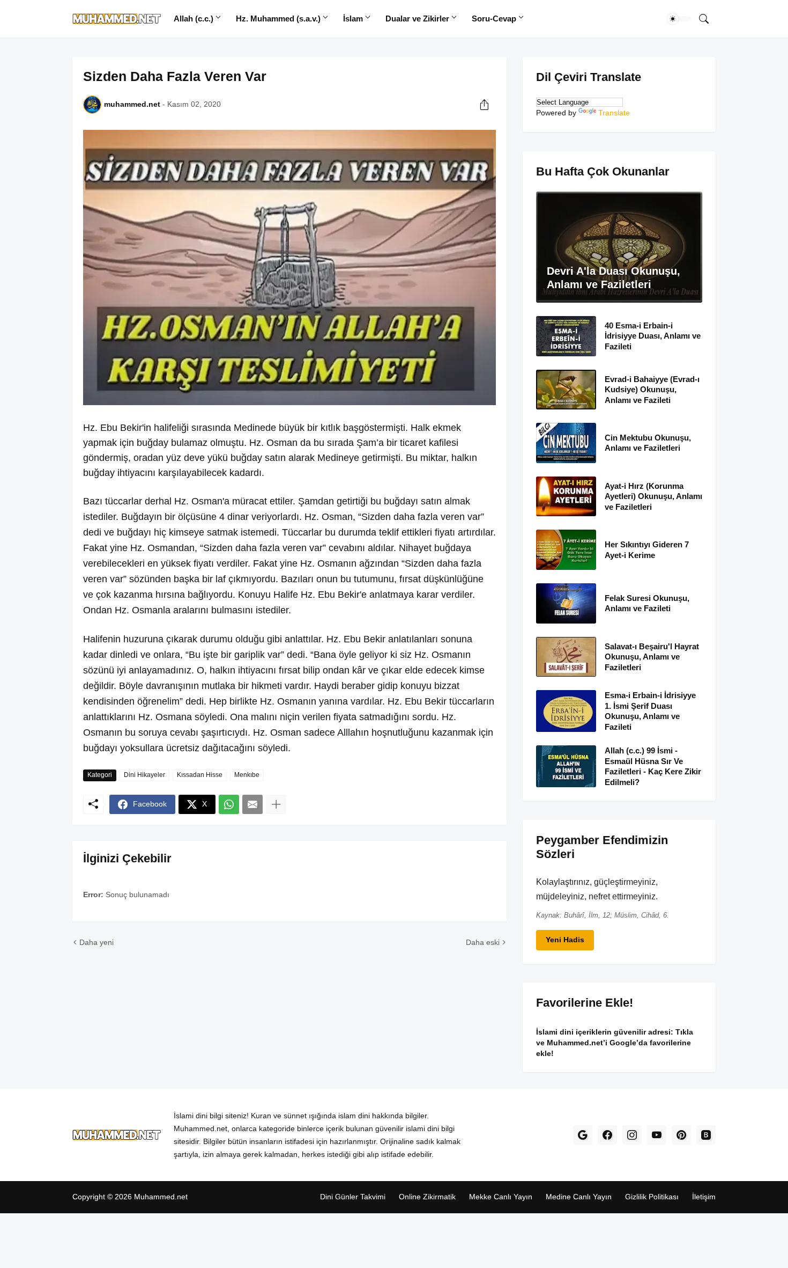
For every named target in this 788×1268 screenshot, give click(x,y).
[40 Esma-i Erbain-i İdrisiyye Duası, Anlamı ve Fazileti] (566, 336)
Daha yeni (96, 942)
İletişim (704, 1197)
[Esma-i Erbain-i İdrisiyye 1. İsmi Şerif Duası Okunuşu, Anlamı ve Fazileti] (566, 711)
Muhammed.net (161, 1197)
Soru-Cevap (494, 18)
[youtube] (656, 1135)
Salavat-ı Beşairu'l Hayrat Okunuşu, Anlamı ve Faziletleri (652, 656)
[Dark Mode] (679, 19)
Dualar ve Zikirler (417, 18)
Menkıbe (246, 775)
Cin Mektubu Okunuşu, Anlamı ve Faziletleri (648, 443)
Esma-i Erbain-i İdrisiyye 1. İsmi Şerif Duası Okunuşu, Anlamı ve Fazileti (650, 711)
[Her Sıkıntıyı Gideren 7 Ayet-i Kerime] (566, 550)
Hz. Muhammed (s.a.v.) (278, 18)
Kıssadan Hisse (199, 775)
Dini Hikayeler (144, 775)
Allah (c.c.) (193, 18)
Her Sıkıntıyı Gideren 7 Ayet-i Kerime (647, 550)
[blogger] (706, 1135)
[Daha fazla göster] (276, 804)
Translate (614, 112)
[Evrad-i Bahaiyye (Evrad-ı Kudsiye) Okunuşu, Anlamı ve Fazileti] (566, 389)
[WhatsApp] (229, 804)
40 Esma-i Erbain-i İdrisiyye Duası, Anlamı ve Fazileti (653, 336)
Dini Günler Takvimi (352, 1197)
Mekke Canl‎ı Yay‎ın (500, 1197)
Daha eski (483, 942)
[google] (582, 1135)
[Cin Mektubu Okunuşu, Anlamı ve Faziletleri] (566, 443)
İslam (353, 18)
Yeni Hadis (565, 939)
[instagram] (632, 1135)
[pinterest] (681, 1135)
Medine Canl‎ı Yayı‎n (579, 1197)
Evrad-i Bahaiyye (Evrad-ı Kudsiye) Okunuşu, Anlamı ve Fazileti (652, 389)
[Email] (252, 804)
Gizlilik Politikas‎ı (652, 1197)
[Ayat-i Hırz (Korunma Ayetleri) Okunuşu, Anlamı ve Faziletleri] (566, 496)
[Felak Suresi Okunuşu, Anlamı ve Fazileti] (566, 603)
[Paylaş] (484, 104)
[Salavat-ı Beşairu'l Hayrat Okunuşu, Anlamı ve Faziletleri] (566, 656)
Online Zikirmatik (427, 1197)
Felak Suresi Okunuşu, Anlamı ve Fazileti (647, 603)
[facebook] (607, 1135)
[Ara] (704, 19)
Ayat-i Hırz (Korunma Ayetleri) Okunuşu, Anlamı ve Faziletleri (653, 496)
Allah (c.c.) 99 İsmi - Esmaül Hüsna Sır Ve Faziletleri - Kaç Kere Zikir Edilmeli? (653, 766)
